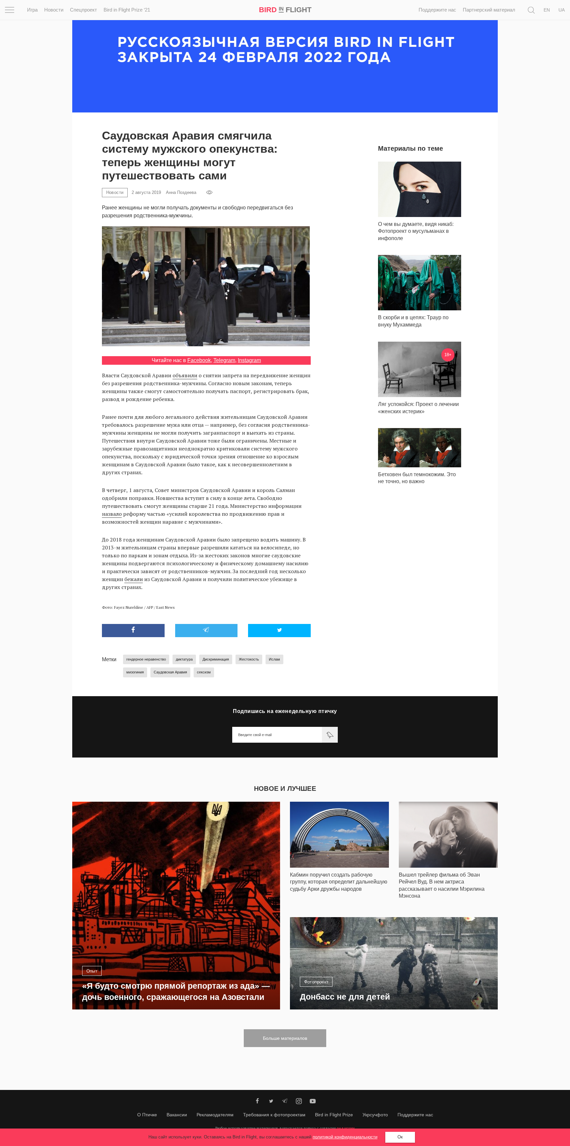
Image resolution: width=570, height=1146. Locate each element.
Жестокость (249, 659)
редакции (346, 1128)
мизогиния (135, 672)
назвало (112, 513)
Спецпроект (83, 10)
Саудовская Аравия (170, 672)
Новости (53, 10)
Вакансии (177, 1114)
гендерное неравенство (146, 659)
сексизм (204, 672)
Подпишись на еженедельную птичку (285, 711)
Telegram (224, 360)
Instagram (249, 360)
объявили (185, 375)
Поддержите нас (437, 10)
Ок (400, 1136)
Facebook (199, 360)
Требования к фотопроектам (274, 1114)
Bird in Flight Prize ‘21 (127, 10)
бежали (133, 579)
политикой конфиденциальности (345, 1136)
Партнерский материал (489, 10)
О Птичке (147, 1114)
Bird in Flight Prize (334, 1114)
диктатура (184, 659)
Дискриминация (216, 659)
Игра (32, 10)
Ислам (274, 659)
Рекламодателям (215, 1114)
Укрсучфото (375, 1114)
